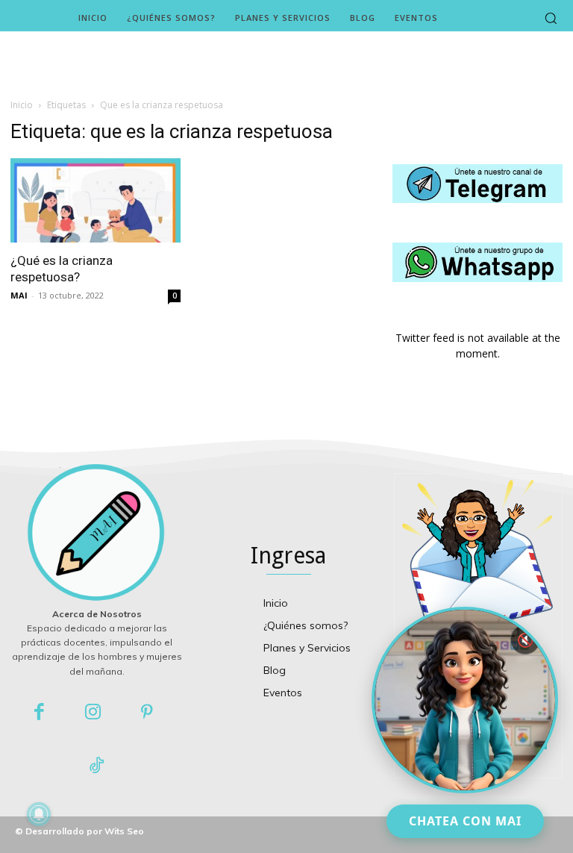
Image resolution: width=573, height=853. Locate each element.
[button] (550, 17)
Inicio (21, 105)
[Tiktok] (96, 766)
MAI (19, 295)
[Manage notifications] (39, 814)
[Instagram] (92, 713)
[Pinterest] (147, 713)
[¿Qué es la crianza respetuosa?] (95, 200)
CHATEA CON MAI (465, 821)
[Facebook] (39, 713)
